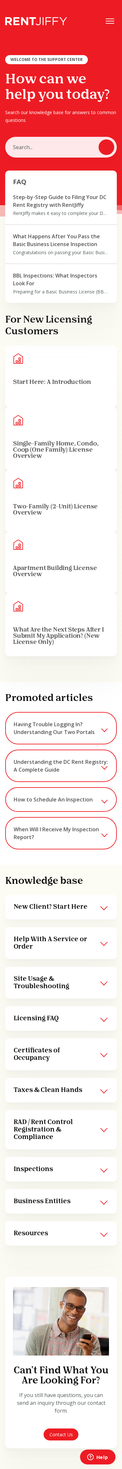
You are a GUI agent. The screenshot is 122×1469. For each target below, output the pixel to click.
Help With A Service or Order (50, 943)
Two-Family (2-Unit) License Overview (55, 510)
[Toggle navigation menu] (110, 21)
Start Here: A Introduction (52, 382)
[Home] (36, 21)
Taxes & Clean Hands (48, 1090)
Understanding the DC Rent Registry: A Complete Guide (61, 765)
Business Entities (42, 1201)
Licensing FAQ (36, 1018)
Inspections (33, 1169)
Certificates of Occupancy (37, 1054)
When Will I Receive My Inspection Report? (56, 833)
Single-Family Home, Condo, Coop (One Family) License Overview (55, 450)
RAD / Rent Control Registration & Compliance (43, 1129)
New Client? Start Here (51, 907)
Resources (31, 1233)
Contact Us (61, 1434)
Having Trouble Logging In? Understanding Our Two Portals (54, 728)
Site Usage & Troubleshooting (41, 982)
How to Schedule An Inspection (53, 799)
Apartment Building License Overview (55, 571)
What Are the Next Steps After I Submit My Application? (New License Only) (58, 636)
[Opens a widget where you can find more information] (97, 1458)
